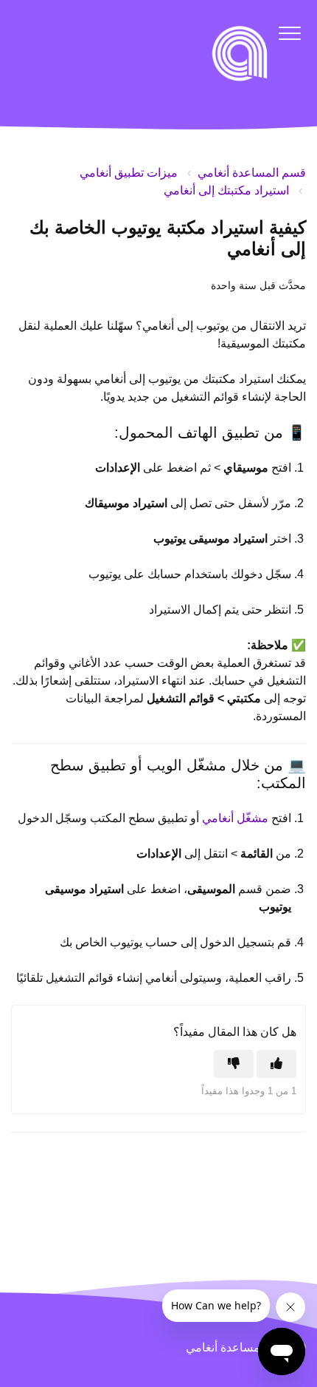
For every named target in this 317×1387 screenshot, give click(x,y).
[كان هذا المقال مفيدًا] (276, 1064)
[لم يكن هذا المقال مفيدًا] (234, 1064)
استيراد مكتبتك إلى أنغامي (226, 190)
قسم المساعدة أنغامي (252, 172)
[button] (289, 33)
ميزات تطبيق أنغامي (129, 172)
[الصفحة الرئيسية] (239, 53)
